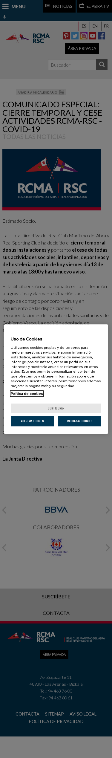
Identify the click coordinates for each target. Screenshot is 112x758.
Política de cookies (27, 393)
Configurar (56, 408)
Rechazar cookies (80, 421)
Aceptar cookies (32, 421)
